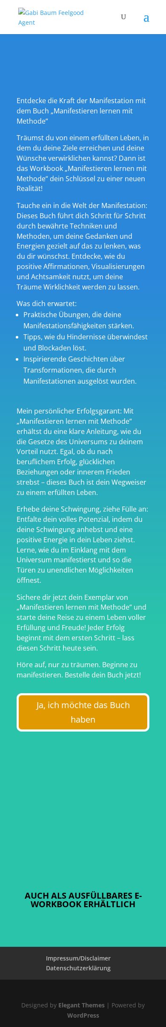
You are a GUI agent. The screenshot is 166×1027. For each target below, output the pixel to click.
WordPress (83, 1015)
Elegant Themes (81, 1005)
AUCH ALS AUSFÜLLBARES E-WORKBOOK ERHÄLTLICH (83, 900)
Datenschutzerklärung (78, 968)
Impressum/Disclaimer (78, 958)
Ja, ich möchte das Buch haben (83, 712)
